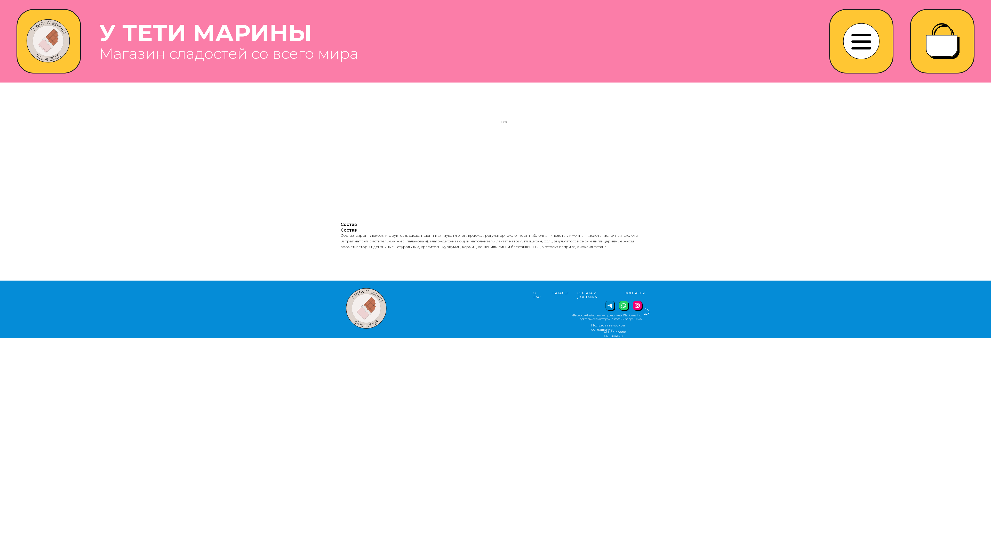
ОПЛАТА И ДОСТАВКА (587, 295)
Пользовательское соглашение (608, 327)
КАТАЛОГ (561, 293)
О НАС (537, 295)
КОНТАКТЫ (635, 293)
